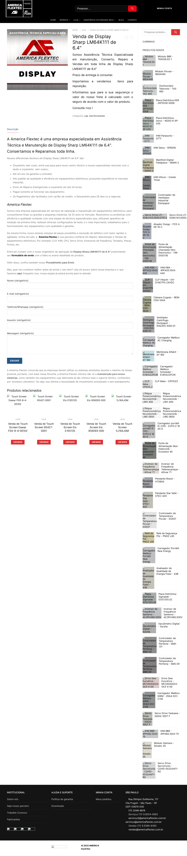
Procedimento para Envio (60, 262)
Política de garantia (62, 799)
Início (75, 30)
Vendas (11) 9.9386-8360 (142, 825)
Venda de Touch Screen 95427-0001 (44, 427)
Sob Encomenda (97, 116)
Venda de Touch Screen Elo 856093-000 (96, 427)
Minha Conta (164, 8)
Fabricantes (13, 819)
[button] (63, 34)
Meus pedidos (103, 799)
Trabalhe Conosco (17, 812)
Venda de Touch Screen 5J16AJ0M (122, 427)
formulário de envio (23, 255)
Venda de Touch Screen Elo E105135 (70, 427)
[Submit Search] (132, 8)
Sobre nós (12, 799)
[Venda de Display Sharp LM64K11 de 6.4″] (126, 37)
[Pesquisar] (175, 32)
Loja (84, 30)
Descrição (12, 129)
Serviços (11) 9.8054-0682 (143, 814)
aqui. (19, 273)
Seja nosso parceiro (18, 805)
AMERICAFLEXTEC (149, 849)
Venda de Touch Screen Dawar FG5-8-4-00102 (18, 427)
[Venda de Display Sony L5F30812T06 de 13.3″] (131, 37)
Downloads (57, 805)
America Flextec (48, 236)
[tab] (12, 129)
